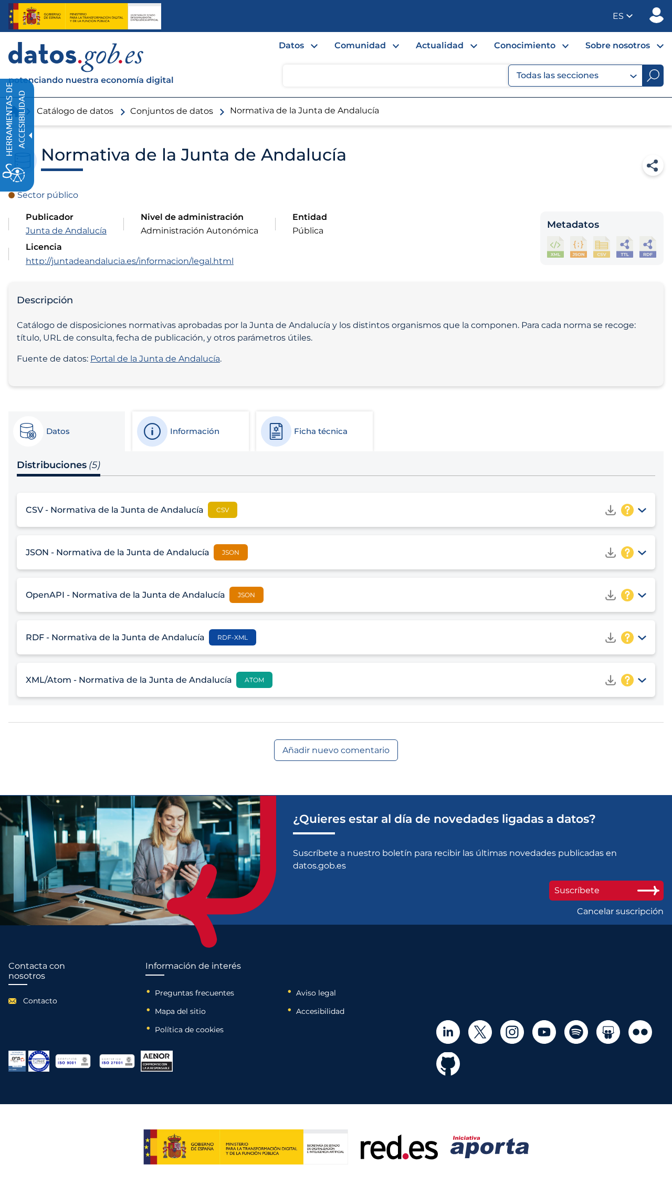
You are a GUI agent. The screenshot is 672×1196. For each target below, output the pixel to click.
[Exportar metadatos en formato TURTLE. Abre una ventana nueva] (624, 247)
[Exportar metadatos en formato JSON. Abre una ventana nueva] (578, 247)
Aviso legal (316, 993)
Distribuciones (58, 465)
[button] (623, 16)
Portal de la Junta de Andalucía (155, 359)
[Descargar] (610, 510)
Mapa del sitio (180, 1011)
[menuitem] (290, 48)
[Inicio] (91, 64)
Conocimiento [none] (524, 45)
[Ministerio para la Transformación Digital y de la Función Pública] (84, 16)
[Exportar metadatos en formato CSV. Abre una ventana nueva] (601, 247)
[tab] (66, 431)
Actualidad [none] (440, 45)
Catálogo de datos (75, 111)
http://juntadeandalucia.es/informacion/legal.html (130, 261)
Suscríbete (577, 890)
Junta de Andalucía (66, 231)
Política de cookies (189, 1029)
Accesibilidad (320, 1011)
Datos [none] (291, 45)
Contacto (40, 1001)
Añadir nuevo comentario (336, 750)
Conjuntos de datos (171, 111)
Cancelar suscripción (620, 911)
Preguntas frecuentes (194, 993)
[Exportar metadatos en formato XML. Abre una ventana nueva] (555, 247)
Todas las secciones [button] (557, 75)
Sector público (47, 195)
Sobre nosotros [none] (617, 45)
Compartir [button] (653, 165)
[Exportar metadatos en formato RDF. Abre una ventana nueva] (647, 247)
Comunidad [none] (360, 45)
